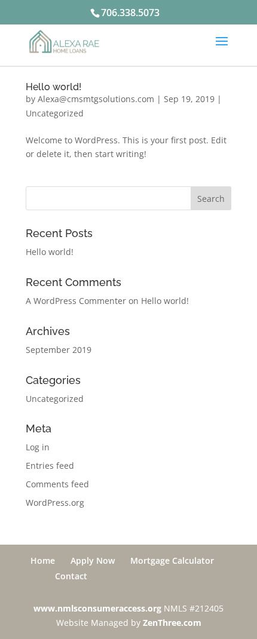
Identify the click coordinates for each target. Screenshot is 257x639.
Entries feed (50, 465)
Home (42, 560)
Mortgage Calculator (172, 560)
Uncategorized (55, 113)
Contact (71, 576)
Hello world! (53, 87)
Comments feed (57, 484)
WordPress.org (55, 502)
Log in (38, 447)
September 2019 (58, 349)
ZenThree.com (172, 622)
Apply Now (93, 560)
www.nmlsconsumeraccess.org (97, 608)
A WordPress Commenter (76, 300)
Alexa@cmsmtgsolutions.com (96, 99)
